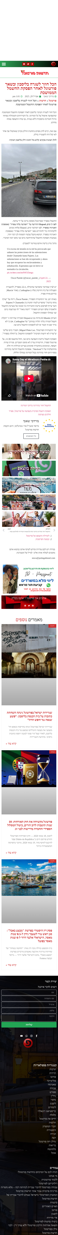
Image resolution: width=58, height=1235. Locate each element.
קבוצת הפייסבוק (42, 539)
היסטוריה (51, 1130)
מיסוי (53, 1099)
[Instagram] (31, 1036)
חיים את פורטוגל (47, 1118)
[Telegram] (24, 64)
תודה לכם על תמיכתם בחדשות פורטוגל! (37, 1172)
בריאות (52, 1145)
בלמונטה (51, 1149)
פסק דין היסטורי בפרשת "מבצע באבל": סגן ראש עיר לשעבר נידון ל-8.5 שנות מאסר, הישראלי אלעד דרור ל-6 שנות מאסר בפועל (29, 936)
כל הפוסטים (31, 436)
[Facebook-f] (32, 64)
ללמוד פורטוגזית (49, 1179)
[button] (4, 64)
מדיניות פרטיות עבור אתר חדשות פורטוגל (36, 1191)
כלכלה (53, 1115)
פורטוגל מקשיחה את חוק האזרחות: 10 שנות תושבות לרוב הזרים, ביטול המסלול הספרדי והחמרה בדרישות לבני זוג (29, 825)
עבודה (53, 1088)
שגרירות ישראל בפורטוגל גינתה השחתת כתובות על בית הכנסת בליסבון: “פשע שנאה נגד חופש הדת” (29, 716)
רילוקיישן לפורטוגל (48, 1183)
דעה (54, 1137)
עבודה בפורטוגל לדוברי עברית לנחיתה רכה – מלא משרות (29, 1187)
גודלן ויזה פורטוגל (47, 1141)
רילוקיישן (29, 519)
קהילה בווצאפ (29, 468)
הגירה (53, 1134)
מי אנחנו (53, 1175)
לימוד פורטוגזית (29, 485)
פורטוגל (52, 100)
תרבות (53, 1069)
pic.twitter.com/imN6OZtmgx (20, 272)
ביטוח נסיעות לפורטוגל (46, 1221)
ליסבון (53, 1103)
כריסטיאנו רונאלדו (47, 1111)
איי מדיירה (52, 1217)
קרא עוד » (11, 743)
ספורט (53, 1092)
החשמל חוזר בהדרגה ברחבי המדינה (36, 405)
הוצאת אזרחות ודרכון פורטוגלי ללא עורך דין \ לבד (32, 1225)
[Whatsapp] (26, 1036)
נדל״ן (53, 1096)
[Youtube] (21, 1036)
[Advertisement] (29, 30)
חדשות (42, 100)
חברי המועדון (49, 1126)
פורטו (53, 1077)
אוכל (53, 1153)
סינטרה (53, 1202)
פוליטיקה (51, 1080)
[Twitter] (28, 64)
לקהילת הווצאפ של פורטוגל (37, 536)
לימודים (52, 1107)
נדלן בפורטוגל (50, 1229)
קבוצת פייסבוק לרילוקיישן (29, 451)
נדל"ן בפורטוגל (29, 502)
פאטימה (52, 1084)
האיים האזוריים (49, 1206)
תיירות (52, 1073)
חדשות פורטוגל (49, 1232)
